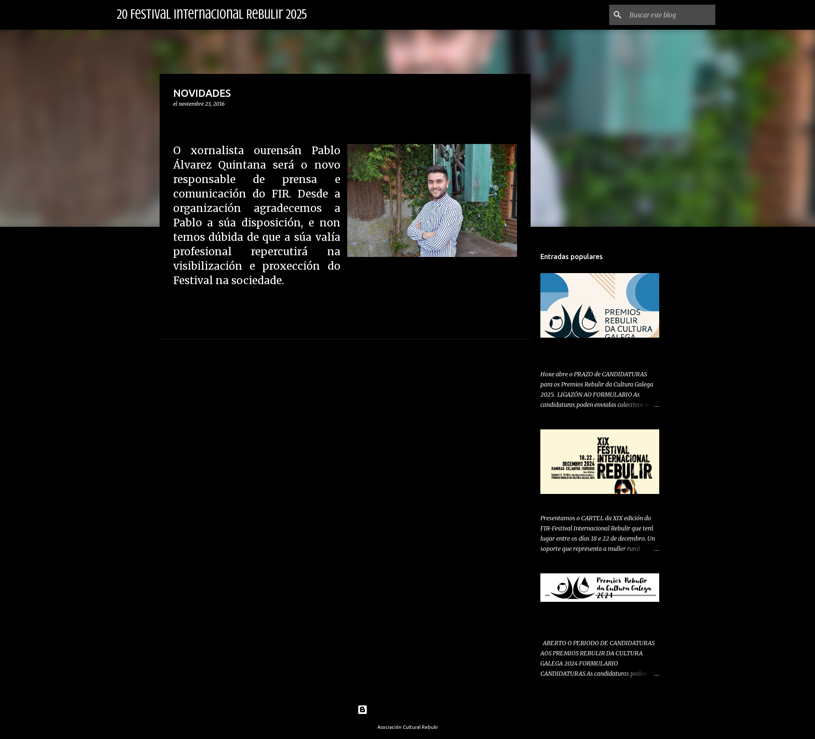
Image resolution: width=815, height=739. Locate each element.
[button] (178, 121)
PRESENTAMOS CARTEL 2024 (581, 501)
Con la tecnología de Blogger (413, 710)
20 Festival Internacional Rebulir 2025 (212, 14)
